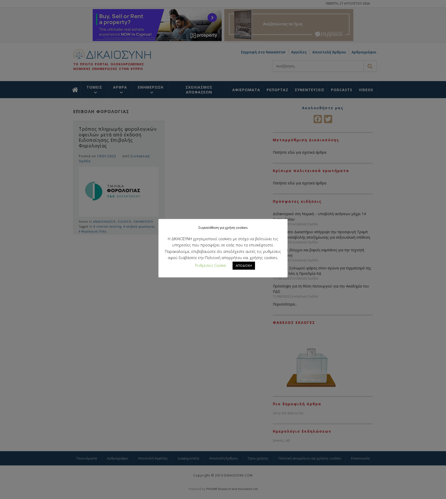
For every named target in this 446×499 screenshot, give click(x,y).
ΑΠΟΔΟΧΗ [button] (244, 265)
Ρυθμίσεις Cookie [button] (210, 265)
